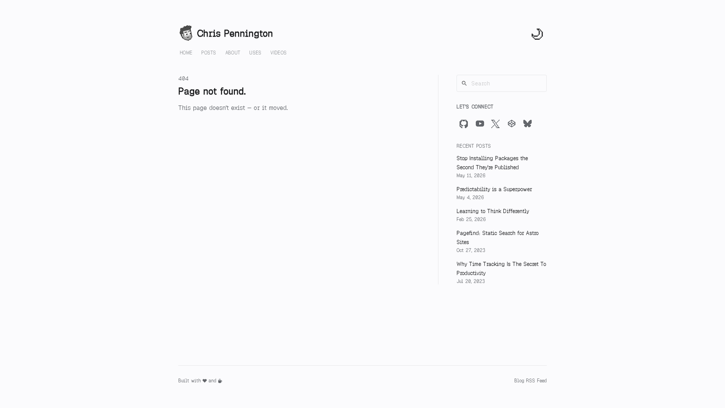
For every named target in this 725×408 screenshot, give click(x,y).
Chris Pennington (235, 33)
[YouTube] (479, 123)
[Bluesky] (527, 123)
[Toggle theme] (538, 34)
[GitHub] (464, 123)
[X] (495, 123)
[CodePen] (511, 123)
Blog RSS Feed (530, 381)
